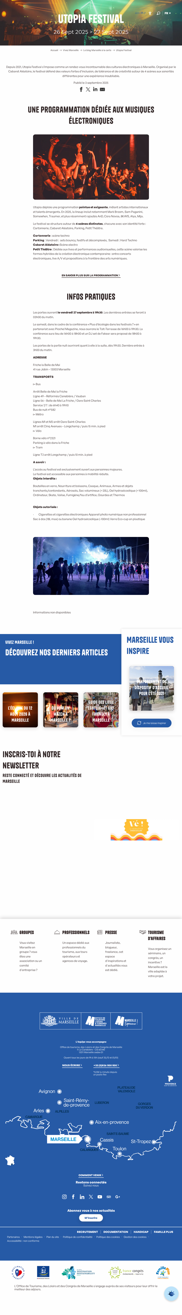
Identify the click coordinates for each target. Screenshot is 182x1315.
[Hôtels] (139, 13)
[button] (158, 13)
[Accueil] (136, 13)
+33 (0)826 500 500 (105, 1065)
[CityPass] (141, 13)
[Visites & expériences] (144, 13)
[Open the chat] (171, 1294)
